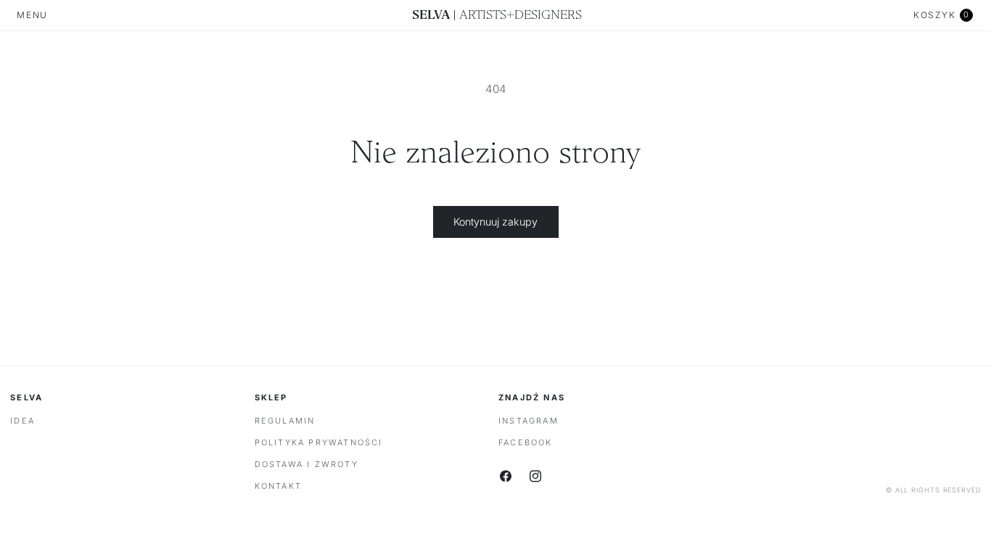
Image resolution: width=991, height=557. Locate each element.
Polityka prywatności (319, 442)
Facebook (525, 442)
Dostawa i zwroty (306, 464)
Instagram (528, 421)
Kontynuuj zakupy (495, 221)
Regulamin (285, 421)
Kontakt (278, 486)
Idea (22, 421)
